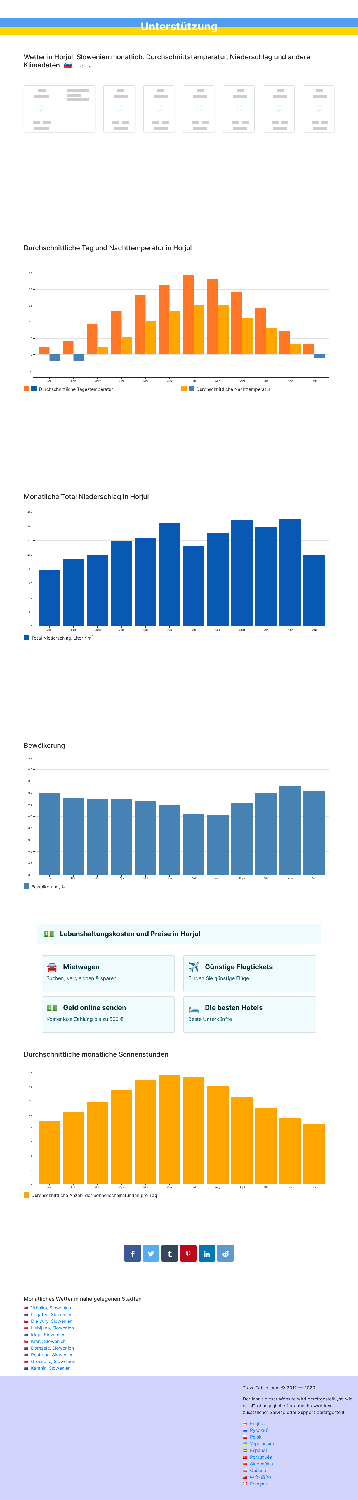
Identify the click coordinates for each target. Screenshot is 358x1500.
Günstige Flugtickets (239, 967)
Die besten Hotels (234, 1008)
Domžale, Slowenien (52, 1348)
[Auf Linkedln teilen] (207, 1253)
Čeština (257, 1470)
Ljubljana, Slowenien (52, 1328)
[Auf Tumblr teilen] (169, 1253)
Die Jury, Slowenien (51, 1321)
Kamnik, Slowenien (50, 1368)
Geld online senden (94, 1008)
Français (258, 1484)
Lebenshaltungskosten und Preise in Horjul (130, 934)
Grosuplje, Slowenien (53, 1361)
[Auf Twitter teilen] (151, 1253)
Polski (256, 1437)
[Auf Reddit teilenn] (225, 1253)
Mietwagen (81, 967)
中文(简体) (260, 1477)
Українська (261, 1443)
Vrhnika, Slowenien (51, 1307)
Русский (258, 1430)
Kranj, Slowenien (48, 1341)
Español (258, 1450)
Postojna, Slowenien (52, 1354)
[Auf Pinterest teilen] (188, 1253)
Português (260, 1457)
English (257, 1423)
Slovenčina (261, 1463)
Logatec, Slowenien (51, 1314)
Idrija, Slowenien (48, 1334)
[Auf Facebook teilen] (132, 1253)
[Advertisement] (179, 196)
